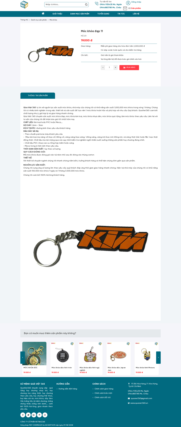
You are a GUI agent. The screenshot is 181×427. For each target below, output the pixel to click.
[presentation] (22, 357)
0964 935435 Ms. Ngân (111, 4)
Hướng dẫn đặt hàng (68, 389)
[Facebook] (22, 414)
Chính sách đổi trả (102, 398)
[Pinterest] (39, 414)
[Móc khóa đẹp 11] (50, 53)
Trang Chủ (24, 20)
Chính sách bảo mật (103, 393)
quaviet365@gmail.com (141, 398)
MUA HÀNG (130, 67)
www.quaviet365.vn (139, 403)
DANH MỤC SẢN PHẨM (39, 20)
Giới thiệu (57, 14)
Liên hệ (136, 14)
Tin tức (121, 14)
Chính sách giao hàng (104, 389)
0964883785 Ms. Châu (110, 7)
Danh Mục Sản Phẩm (79, 14)
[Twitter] (28, 414)
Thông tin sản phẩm (38, 96)
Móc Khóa (53, 20)
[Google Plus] (33, 414)
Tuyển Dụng (103, 14)
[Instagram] (44, 414)
